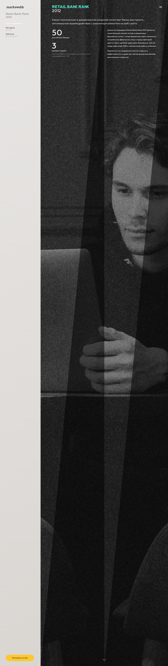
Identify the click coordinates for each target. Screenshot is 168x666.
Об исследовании (14, 23)
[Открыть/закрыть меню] (160, 7)
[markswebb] (15, 7)
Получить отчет (20, 658)
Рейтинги (10, 34)
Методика (10, 28)
